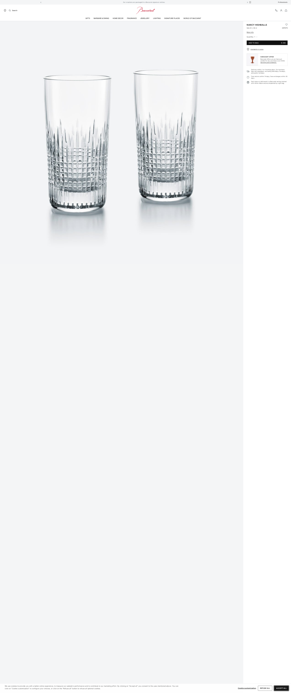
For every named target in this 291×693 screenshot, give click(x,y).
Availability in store (257, 49)
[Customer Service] (276, 10)
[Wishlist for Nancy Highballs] (286, 25)
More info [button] (250, 32)
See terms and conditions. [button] (268, 62)
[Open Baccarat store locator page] (5, 10)
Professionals (282, 2)
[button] (41, 2)
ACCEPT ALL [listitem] (281, 688)
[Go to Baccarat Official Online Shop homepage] (145, 10)
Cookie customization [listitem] (247, 688)
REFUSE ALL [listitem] (265, 688)
